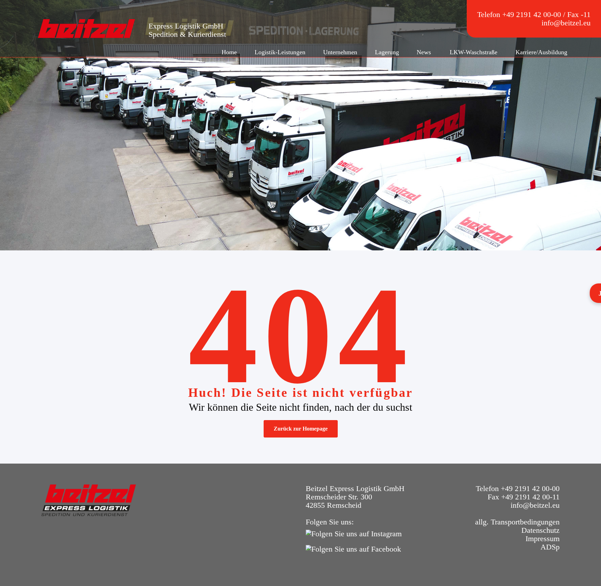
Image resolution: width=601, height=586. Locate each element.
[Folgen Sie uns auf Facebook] (355, 548)
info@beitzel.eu (566, 22)
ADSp (550, 547)
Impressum (543, 538)
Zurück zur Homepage (301, 429)
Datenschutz (540, 530)
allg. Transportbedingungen (517, 521)
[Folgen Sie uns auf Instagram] (355, 533)
